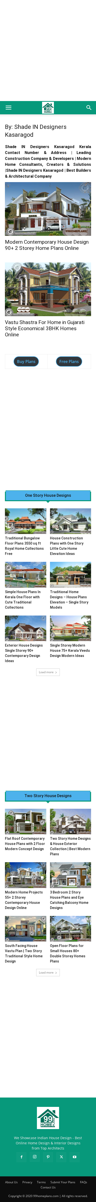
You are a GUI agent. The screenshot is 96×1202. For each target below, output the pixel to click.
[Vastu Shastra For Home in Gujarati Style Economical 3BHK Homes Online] (48, 289)
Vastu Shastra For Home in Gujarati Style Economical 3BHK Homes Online (44, 328)
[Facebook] (21, 1157)
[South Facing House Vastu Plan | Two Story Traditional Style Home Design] (25, 929)
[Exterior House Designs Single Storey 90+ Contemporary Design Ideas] (25, 628)
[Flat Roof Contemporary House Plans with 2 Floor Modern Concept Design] (25, 821)
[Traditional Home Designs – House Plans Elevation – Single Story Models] (70, 574)
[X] (61, 1157)
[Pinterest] (48, 1157)
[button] (8, 107)
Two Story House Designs (48, 796)
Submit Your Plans (62, 1182)
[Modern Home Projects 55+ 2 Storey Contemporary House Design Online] (25, 875)
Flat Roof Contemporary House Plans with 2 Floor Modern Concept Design (25, 844)
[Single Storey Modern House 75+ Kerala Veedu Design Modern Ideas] (70, 628)
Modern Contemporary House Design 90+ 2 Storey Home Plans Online (47, 245)
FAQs (83, 1182)
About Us (11, 1182)
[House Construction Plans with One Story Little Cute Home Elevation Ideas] (70, 521)
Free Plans (69, 361)
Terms (41, 1182)
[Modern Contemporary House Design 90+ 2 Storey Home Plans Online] (48, 209)
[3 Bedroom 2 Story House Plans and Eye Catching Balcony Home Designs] (70, 875)
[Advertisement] (48, 50)
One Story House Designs (48, 496)
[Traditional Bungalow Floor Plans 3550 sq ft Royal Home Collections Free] (25, 521)
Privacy (27, 1182)
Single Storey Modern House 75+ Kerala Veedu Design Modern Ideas (70, 650)
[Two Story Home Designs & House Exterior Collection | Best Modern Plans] (70, 821)
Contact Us (48, 1187)
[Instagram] (35, 1157)
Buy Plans (26, 361)
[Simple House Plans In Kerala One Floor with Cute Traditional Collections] (25, 574)
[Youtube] (75, 1157)
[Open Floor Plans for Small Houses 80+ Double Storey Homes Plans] (70, 929)
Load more (46, 672)
